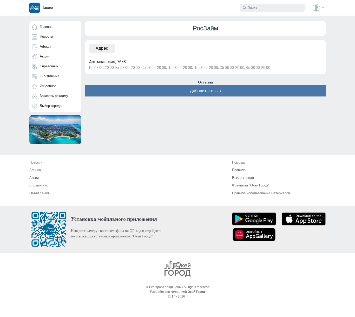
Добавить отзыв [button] (205, 90)
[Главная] (177, 269)
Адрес (102, 48)
